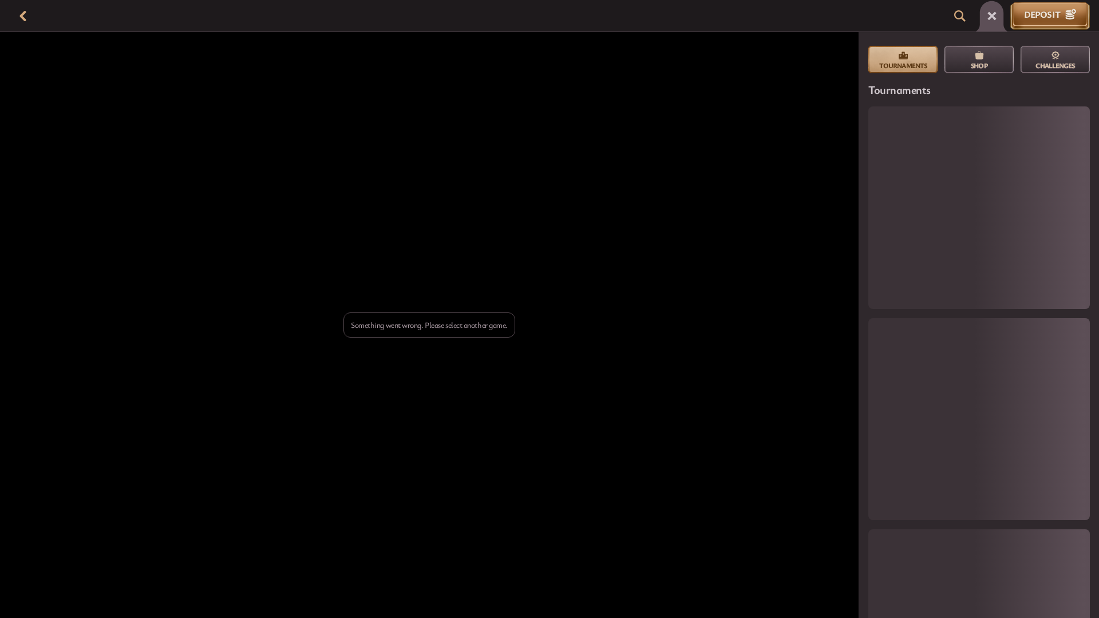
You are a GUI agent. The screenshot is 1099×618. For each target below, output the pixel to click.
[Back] (23, 16)
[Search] (960, 16)
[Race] (992, 16)
